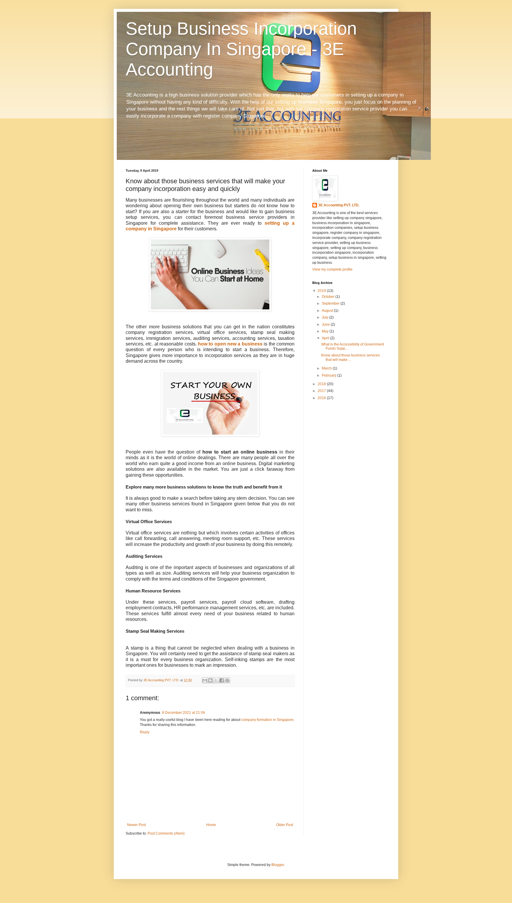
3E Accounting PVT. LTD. (338, 205)
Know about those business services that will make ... (350, 357)
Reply (144, 732)
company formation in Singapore (267, 720)
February (329, 375)
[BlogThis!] (210, 680)
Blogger (277, 865)
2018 (322, 384)
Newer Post (136, 825)
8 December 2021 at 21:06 (183, 713)
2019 (322, 291)
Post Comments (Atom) (166, 833)
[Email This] (205, 680)
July (325, 317)
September (331, 303)
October (328, 297)
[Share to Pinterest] (227, 680)
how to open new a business (230, 343)
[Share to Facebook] (222, 680)
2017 (322, 391)
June (326, 324)
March (327, 368)
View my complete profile (332, 269)
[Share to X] (216, 680)
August (328, 311)
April (326, 338)
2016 (322, 398)
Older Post (284, 825)
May (325, 331)
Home (211, 825)
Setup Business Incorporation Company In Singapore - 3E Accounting (241, 49)
